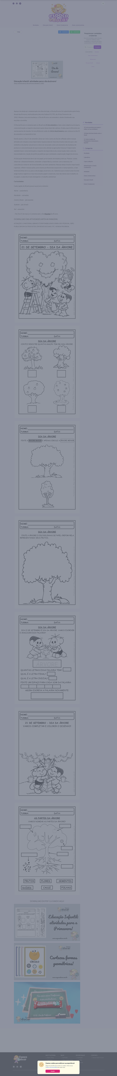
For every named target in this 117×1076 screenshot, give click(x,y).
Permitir (53, 1071)
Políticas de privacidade (51, 1067)
